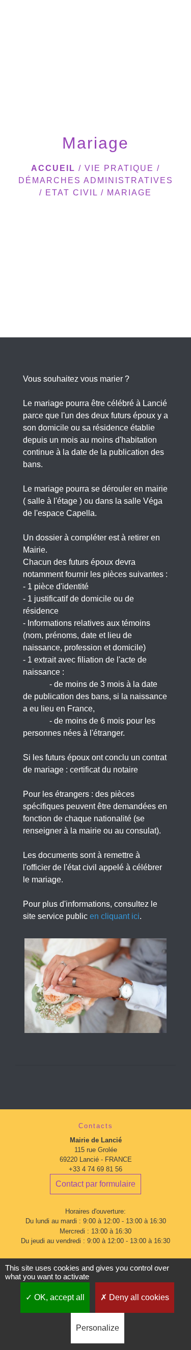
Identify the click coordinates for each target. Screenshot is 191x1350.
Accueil (53, 168)
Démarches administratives (95, 180)
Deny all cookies (138, 1297)
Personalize (97, 1328)
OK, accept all (58, 1297)
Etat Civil (71, 192)
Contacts (95, 1126)
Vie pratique (119, 168)
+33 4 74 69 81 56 (95, 1169)
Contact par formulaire (95, 1184)
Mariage (129, 192)
